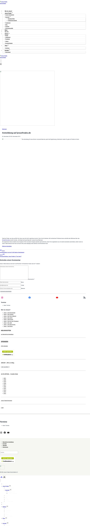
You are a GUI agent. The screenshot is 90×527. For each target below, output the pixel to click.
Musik (6, 35)
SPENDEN (4, 341)
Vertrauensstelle (9, 28)
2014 (5, 390)
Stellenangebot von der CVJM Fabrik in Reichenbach (12, 251)
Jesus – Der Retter (8, 326)
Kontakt (4, 523)
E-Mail (22, 285)
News (6, 30)
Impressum (8, 52)
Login (2, 407)
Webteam (4, 129)
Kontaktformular (6, 240)
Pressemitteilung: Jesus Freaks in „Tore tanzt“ (10, 255)
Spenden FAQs (11, 18)
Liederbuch (7, 37)
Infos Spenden (4, 346)
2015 (5, 388)
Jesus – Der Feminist (8, 314)
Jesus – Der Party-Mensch (10, 316)
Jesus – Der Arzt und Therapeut (11, 321)
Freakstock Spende (12, 20)
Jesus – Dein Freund (8, 319)
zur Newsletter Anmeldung (7, 334)
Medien (4, 506)
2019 (5, 381)
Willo (6, 24)
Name (22, 282)
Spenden (7, 490)
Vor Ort (6, 31)
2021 (5, 378)
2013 (5, 391)
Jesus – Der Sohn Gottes (9, 324)
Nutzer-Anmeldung (7, 246)
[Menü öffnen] (1, 62)
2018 (5, 383)
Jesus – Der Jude (8, 323)
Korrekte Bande (8, 43)
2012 (5, 393)
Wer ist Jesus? (8, 11)
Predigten (7, 39)
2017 (5, 385)
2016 (5, 386)
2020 (5, 380)
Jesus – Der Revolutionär (9, 312)
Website (23, 288)
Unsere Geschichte (9, 14)
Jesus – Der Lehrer (8, 317)
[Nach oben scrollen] (1, 477)
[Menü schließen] (0, 480)
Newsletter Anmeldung (8, 442)
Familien (7, 26)
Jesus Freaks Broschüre (6, 400)
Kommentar (31, 279)
